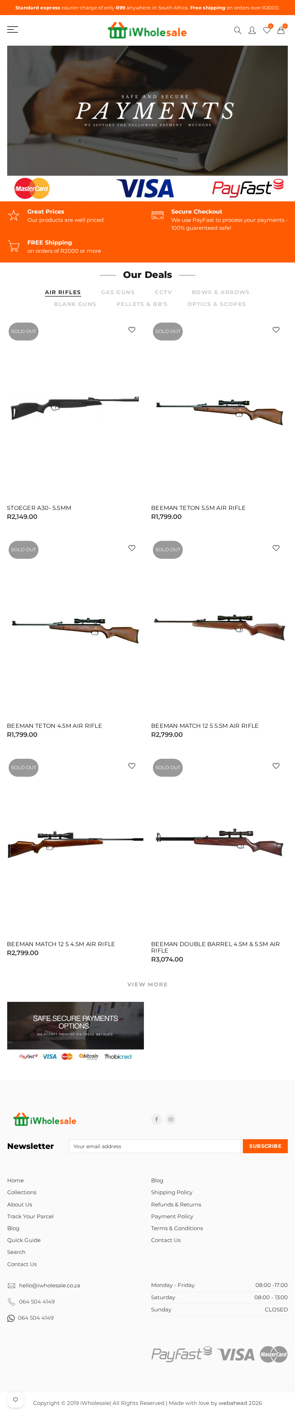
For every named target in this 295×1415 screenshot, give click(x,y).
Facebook (156, 1119)
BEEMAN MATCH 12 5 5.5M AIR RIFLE (205, 726)
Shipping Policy (171, 1192)
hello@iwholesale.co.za (49, 1285)
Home (15, 1180)
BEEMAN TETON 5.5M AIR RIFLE (198, 508)
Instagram (170, 1119)
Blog (13, 1228)
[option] (147, 123)
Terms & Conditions (177, 1228)
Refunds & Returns (176, 1204)
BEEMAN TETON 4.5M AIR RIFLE (54, 726)
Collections (21, 1192)
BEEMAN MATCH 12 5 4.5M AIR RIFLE (61, 944)
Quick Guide (24, 1240)
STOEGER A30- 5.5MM (39, 508)
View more (147, 984)
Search (16, 1252)
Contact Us (22, 1264)
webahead (233, 1403)
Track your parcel (30, 1216)
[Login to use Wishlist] (131, 330)
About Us (19, 1204)
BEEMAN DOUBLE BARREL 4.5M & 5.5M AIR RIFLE (215, 947)
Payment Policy (172, 1216)
